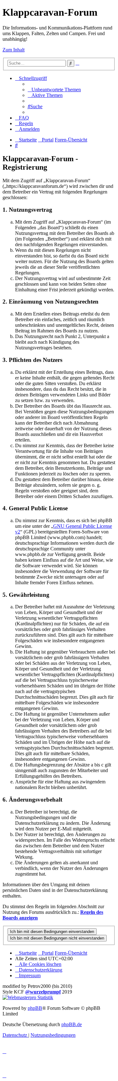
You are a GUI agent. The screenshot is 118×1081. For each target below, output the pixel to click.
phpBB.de (71, 1024)
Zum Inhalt (14, 49)
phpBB (35, 1008)
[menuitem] (54, 89)
